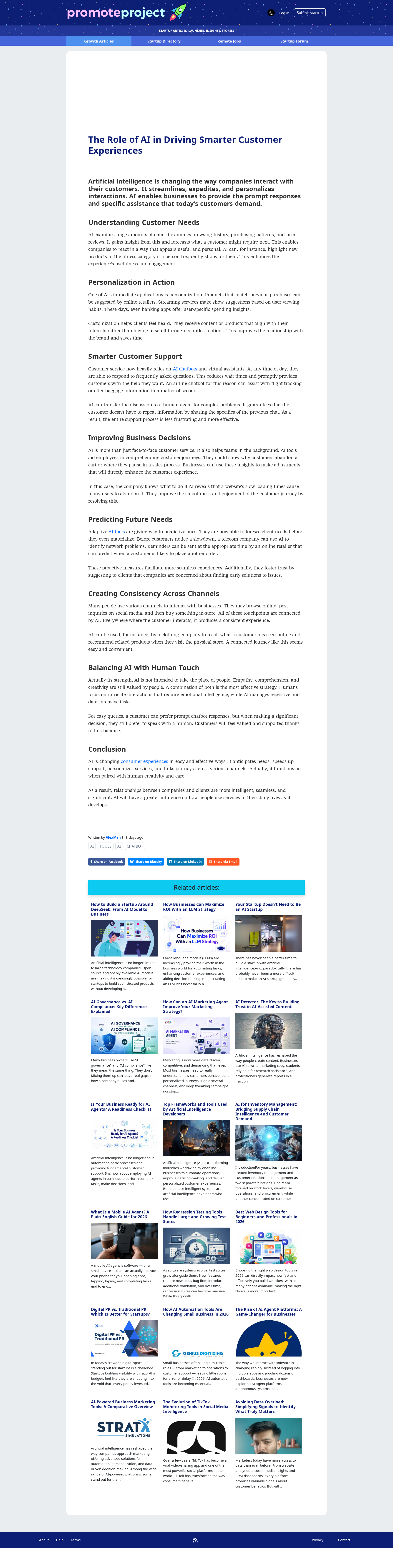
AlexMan (113, 837)
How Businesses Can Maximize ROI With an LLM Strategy (193, 906)
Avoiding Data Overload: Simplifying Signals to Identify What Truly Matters (265, 1406)
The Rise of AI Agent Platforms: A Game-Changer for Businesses (268, 1311)
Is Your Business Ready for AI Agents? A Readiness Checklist (121, 1106)
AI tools (116, 531)
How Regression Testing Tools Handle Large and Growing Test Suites (194, 1216)
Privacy (317, 1540)
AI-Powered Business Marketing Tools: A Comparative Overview (123, 1404)
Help (59, 1540)
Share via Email (225, 861)
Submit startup (310, 12)
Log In (284, 12)
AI (92, 846)
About (44, 1540)
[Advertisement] (196, 96)
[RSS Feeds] (195, 1540)
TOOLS (105, 846)
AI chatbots (185, 369)
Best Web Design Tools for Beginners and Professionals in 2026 (266, 1216)
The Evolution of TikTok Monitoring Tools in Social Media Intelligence (195, 1406)
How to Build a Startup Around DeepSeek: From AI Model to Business (122, 908)
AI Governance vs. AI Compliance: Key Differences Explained (119, 1006)
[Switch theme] (271, 12)
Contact (344, 1540)
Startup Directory (164, 41)
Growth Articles (99, 41)
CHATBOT (135, 846)
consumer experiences (144, 761)
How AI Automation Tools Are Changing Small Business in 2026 (196, 1311)
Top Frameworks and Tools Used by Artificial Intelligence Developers (195, 1108)
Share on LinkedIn (188, 861)
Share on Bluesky (149, 861)
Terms (76, 1540)
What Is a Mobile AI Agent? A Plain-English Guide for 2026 (120, 1214)
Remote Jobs (229, 41)
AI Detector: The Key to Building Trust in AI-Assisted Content (267, 1004)
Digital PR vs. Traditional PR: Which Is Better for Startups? (120, 1311)
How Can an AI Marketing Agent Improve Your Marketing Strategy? (195, 1006)
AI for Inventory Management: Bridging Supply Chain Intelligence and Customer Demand (266, 1111)
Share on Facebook (108, 861)
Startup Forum (294, 41)
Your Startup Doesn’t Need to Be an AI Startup (268, 906)
